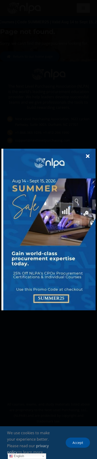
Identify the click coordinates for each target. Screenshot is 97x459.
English (18, 456)
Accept (78, 442)
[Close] (88, 156)
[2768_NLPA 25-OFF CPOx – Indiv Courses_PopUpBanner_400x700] (49, 150)
